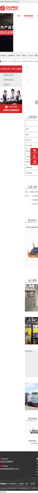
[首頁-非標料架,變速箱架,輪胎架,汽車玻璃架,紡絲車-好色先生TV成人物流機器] (9, 10)
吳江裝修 (32, 483)
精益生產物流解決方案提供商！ (10, 1)
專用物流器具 (28, 16)
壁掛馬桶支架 (13, 483)
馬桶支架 (7, 84)
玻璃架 (18, 55)
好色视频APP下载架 (27, 61)
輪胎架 (24, 55)
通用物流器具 (8, 80)
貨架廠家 (21, 483)
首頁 (18, 16)
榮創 (26, 483)
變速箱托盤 (32, 441)
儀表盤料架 (11, 55)
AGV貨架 (30, 55)
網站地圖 (3, 492)
